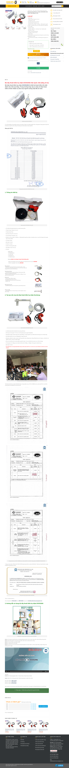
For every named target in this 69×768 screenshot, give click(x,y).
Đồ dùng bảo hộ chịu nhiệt (55, 55)
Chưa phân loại (53, 51)
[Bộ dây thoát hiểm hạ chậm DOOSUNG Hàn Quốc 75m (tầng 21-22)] (44, 724)
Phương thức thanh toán (39, 749)
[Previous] (7, 17)
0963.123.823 (31, 2)
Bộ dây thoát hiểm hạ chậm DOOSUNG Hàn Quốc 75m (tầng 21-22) (43, 730)
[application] (27, 660)
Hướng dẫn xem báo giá (25, 743)
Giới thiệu (22, 739)
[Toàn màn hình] (47, 671)
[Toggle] (63, 55)
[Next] (24, 17)
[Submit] (62, 6)
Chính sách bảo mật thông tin (40, 745)
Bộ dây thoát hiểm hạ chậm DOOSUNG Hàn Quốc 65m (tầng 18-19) (32, 730)
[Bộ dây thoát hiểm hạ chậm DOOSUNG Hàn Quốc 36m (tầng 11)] (10, 724)
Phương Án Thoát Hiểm (54, 59)
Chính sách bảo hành (39, 743)
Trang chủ (30, 10)
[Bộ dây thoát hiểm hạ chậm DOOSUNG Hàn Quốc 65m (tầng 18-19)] (32, 724)
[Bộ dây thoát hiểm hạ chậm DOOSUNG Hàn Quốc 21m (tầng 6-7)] (21, 724)
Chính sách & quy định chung (40, 739)
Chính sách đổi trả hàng (39, 741)
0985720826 (21, 600)
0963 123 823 (14, 680)
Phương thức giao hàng (39, 747)
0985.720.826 (55, 754)
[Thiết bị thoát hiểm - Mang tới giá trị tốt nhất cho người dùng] (12, 2)
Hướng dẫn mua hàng (24, 745)
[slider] (26, 671)
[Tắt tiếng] (45, 671)
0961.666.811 (55, 756)
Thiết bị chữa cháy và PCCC (55, 61)
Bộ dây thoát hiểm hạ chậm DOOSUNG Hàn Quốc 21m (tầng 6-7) (20, 730)
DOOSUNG (25, 85)
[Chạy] (6, 671)
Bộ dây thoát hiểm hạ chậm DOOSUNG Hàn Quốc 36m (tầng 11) (9, 730)
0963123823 (14, 600)
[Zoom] (6, 24)
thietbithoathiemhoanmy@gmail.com (35, 600)
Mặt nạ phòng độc (53, 57)
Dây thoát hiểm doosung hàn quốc (57, 53)
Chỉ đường (22, 741)
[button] (27, 660)
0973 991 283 (13, 683)
